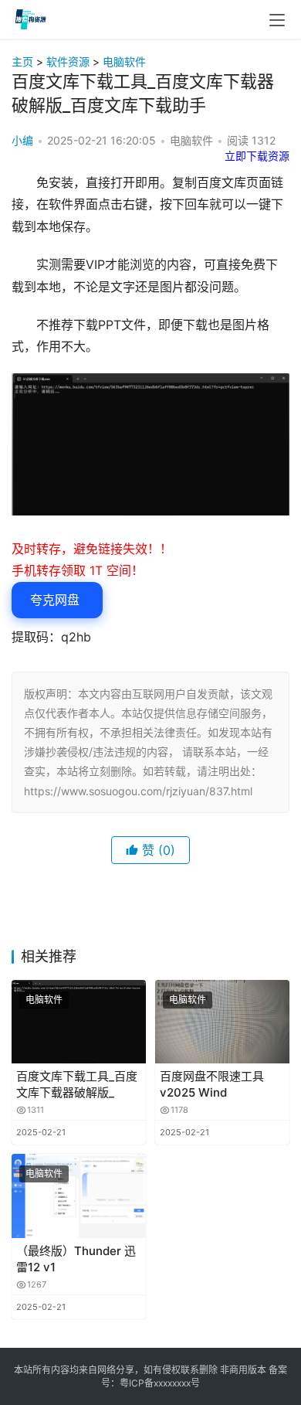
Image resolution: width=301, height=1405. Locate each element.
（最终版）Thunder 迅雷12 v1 (76, 1258)
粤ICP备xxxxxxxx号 (160, 1383)
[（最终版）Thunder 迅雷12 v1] (79, 1196)
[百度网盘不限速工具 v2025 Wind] (222, 1022)
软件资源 (68, 61)
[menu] (277, 20)
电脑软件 (124, 61)
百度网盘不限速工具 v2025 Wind (212, 1084)
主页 (22, 61)
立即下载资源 (257, 155)
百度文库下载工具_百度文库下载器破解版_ (76, 1084)
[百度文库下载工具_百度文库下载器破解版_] (79, 1022)
